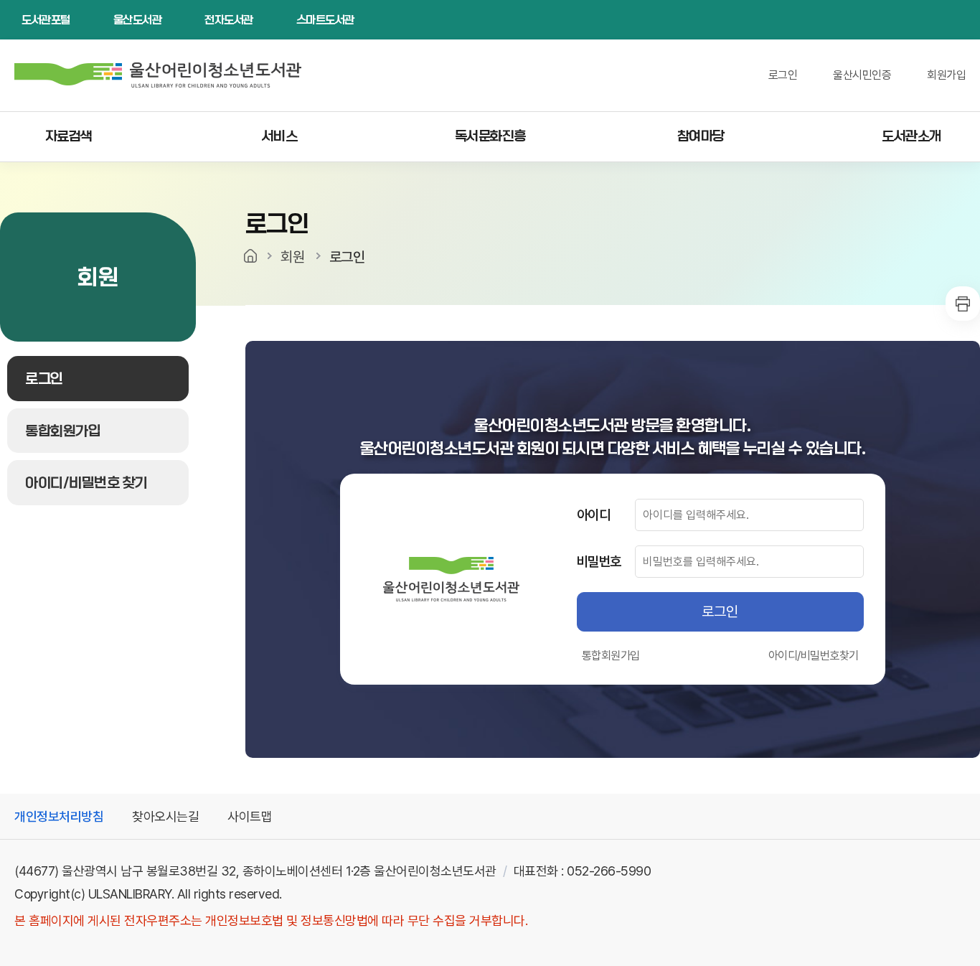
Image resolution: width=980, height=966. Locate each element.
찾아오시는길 (165, 816)
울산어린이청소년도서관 (165, 75)
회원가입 (946, 75)
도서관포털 (46, 20)
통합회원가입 (611, 655)
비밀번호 (599, 561)
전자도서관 (228, 20)
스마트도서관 (325, 20)
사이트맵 (249, 816)
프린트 (963, 303)
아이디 (594, 514)
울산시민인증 (862, 75)
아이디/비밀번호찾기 (813, 655)
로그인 (783, 75)
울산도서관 (137, 20)
